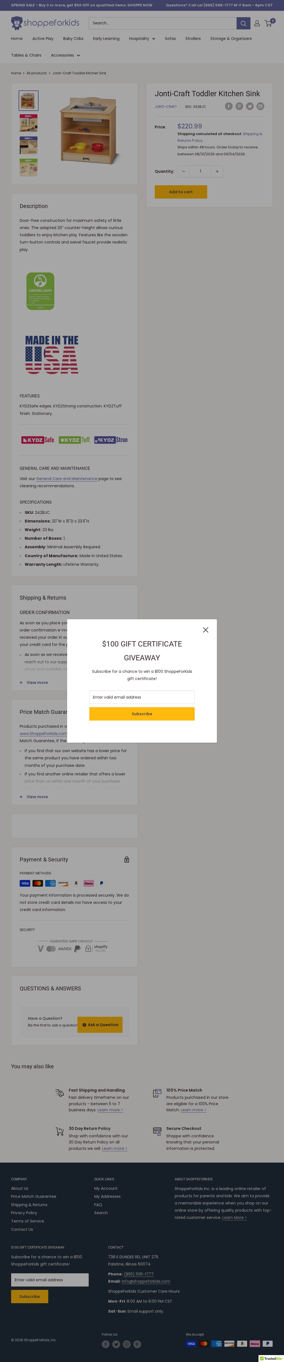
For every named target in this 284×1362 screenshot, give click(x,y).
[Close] (206, 629)
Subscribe (142, 714)
